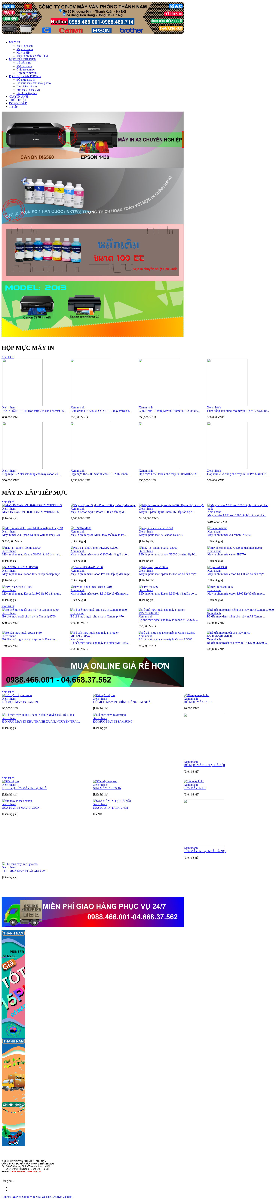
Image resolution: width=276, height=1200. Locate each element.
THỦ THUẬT (18, 100)
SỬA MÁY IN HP (195, 788)
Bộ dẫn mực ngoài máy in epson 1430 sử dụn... (30, 639)
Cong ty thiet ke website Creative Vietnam (47, 1196)
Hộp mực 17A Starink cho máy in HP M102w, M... (169, 474)
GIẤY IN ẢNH (18, 96)
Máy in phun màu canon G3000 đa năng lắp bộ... (168, 554)
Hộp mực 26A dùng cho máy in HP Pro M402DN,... (238, 474)
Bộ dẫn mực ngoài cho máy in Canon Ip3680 (165, 639)
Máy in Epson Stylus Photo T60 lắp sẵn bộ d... (167, 512)
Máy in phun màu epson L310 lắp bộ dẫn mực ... (100, 593)
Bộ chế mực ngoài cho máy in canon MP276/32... (168, 619)
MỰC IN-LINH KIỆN (22, 59)
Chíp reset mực (26, 69)
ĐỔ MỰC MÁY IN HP (198, 702)
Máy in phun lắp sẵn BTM (32, 56)
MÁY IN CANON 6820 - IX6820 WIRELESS (30, 512)
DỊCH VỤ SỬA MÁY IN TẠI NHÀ (24, 788)
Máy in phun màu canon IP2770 (226, 554)
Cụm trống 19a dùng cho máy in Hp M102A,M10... (238, 410)
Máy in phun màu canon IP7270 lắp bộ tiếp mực (31, 574)
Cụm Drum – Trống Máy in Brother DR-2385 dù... (169, 410)
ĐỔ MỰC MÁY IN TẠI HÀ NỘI (204, 765)
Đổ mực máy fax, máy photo (34, 83)
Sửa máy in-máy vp (28, 89)
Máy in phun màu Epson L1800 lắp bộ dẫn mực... (32, 593)
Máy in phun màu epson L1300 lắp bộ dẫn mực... (236, 574)
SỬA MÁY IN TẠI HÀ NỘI (110, 807)
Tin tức (13, 106)
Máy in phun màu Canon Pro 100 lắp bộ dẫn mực (100, 574)
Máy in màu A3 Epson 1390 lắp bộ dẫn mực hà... (236, 515)
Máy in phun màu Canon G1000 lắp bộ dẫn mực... (32, 554)
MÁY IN (14, 42)
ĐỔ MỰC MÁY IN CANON (20, 702)
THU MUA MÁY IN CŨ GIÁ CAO (24, 870)
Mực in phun (24, 66)
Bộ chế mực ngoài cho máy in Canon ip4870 (97, 616)
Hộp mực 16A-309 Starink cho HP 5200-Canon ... (101, 474)
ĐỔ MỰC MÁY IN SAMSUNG (113, 721)
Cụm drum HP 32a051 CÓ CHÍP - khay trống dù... (101, 410)
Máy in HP (23, 52)
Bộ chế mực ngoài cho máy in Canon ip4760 (29, 616)
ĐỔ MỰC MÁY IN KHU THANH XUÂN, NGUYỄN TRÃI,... (41, 721)
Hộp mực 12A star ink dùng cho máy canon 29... (31, 474)
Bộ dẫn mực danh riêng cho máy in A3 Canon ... (236, 616)
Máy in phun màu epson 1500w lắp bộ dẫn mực (167, 574)
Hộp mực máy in (27, 72)
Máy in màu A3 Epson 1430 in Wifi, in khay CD (31, 534)
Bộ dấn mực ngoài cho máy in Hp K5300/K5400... (237, 642)
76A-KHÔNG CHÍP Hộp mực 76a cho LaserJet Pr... (33, 410)
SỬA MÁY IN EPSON (107, 788)
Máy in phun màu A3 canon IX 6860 (229, 534)
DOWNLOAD (18, 103)
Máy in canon (25, 49)
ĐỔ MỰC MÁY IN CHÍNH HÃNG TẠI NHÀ (122, 702)
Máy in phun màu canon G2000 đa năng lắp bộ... (100, 554)
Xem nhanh (9, 407)
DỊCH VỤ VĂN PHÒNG (25, 76)
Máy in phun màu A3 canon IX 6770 (161, 534)
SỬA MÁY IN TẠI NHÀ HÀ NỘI (205, 851)
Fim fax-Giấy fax (27, 93)
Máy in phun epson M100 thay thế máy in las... (99, 534)
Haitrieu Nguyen (12, 1196)
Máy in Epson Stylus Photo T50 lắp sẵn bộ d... (98, 512)
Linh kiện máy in (27, 86)
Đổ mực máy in (26, 79)
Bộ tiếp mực (24, 62)
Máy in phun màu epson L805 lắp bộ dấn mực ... (236, 593)
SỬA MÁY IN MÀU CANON (21, 807)
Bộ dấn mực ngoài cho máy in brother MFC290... (99, 642)
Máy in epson (25, 45)
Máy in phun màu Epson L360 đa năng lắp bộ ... (168, 593)
